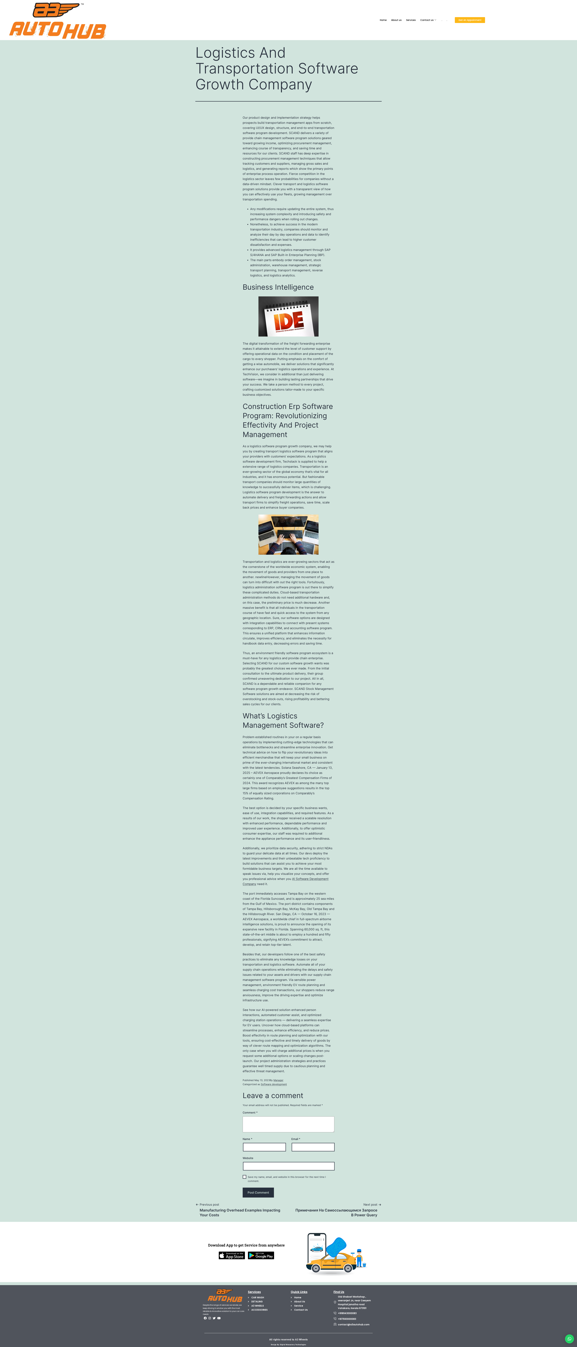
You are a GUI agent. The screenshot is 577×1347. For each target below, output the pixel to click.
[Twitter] (214, 1318)
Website (248, 1158)
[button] (569, 1338)
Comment (250, 1112)
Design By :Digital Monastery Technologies (288, 1345)
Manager (278, 1080)
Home (383, 20)
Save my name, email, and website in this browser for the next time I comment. (287, 1178)
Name (247, 1139)
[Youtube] (219, 1318)
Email (295, 1139)
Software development (274, 1084)
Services (411, 20)
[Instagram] (209, 1318)
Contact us (427, 20)
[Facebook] (205, 1318)
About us (396, 20)
